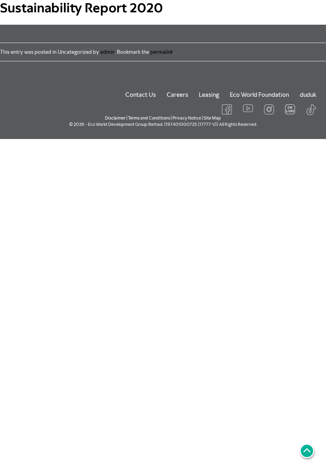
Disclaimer (115, 118)
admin (107, 52)
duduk (308, 94)
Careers (177, 94)
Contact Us (140, 94)
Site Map (212, 118)
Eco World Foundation (259, 94)
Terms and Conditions (149, 118)
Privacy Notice (187, 118)
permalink (161, 52)
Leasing (209, 94)
